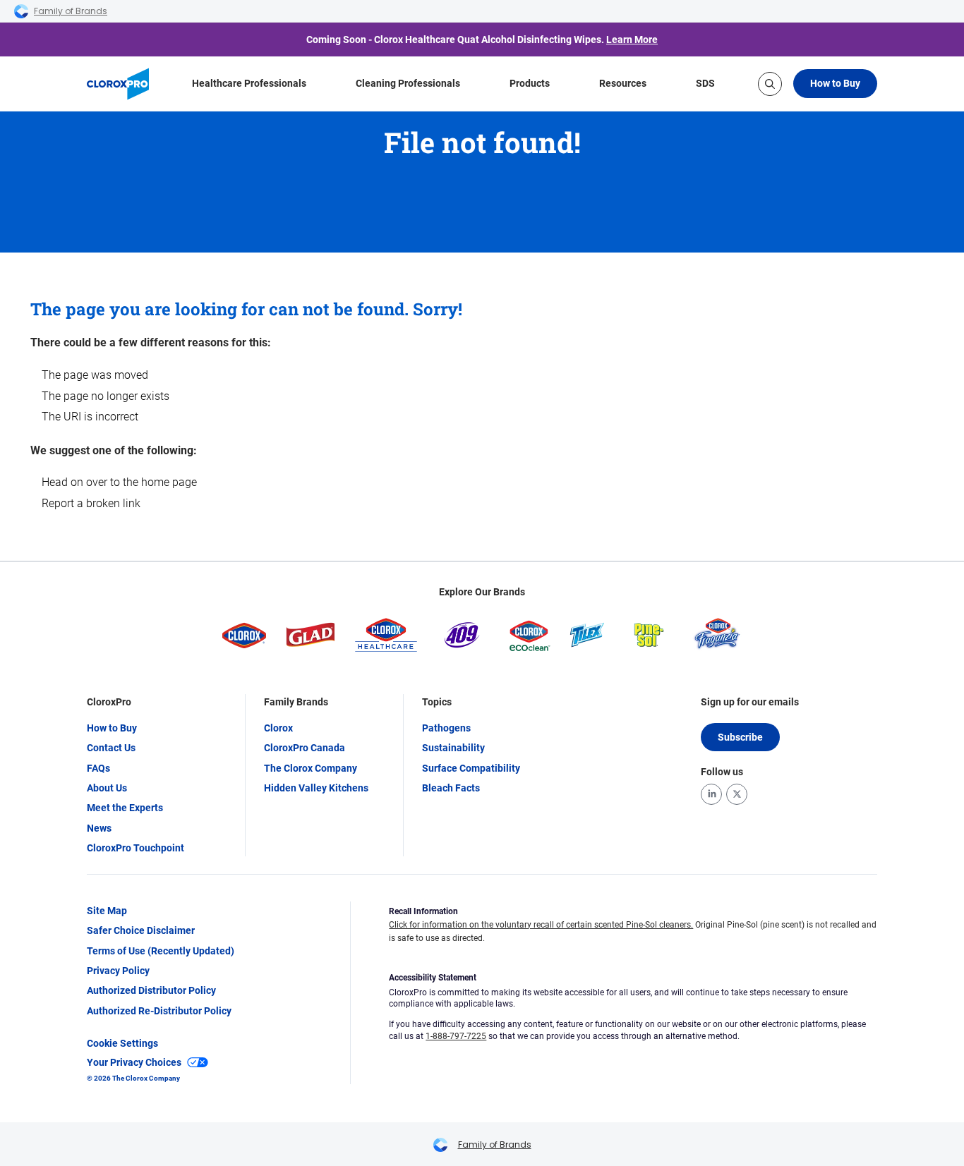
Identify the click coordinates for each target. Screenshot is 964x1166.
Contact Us (111, 747)
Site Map (107, 910)
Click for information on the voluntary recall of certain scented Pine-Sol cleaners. (541, 925)
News (99, 828)
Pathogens (446, 728)
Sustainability (453, 747)
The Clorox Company (310, 768)
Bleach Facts (451, 788)
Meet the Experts (125, 807)
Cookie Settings (122, 1043)
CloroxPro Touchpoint (135, 848)
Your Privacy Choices (134, 1062)
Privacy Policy (118, 970)
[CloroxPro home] (118, 84)
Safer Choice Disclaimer (141, 930)
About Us (107, 788)
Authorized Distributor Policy (151, 990)
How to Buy (835, 83)
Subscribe (740, 737)
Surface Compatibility (471, 768)
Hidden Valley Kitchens (316, 788)
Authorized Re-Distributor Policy (159, 1010)
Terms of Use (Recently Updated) (160, 951)
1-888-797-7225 (456, 1036)
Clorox (278, 728)
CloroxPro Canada (304, 747)
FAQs (98, 768)
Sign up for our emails (750, 702)
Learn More (632, 39)
